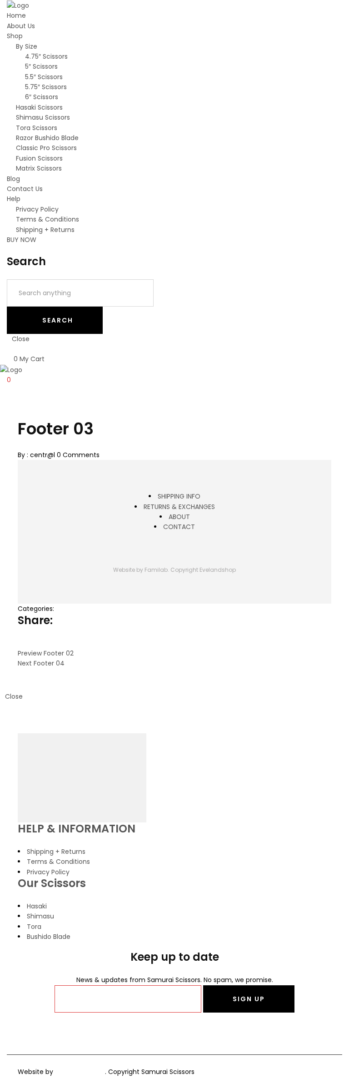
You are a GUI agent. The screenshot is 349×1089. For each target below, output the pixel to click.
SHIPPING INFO (179, 496)
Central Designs (80, 1071)
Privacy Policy (37, 209)
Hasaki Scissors (39, 107)
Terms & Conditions (47, 219)
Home (16, 15)
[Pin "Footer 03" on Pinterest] (41, 642)
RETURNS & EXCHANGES (179, 506)
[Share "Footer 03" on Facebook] (21, 642)
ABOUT (179, 516)
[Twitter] (164, 552)
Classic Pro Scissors (46, 147)
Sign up (249, 998)
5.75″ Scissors (46, 86)
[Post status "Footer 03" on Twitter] (28, 642)
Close (21, 338)
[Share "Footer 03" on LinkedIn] (47, 642)
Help (13, 198)
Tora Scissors (36, 127)
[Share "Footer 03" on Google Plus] (34, 642)
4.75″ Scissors (46, 56)
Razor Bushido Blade (47, 137)
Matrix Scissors (39, 168)
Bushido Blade (48, 936)
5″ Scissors (41, 66)
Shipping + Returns (45, 229)
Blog (13, 178)
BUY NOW (21, 239)
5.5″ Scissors (44, 76)
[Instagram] (177, 552)
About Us (21, 25)
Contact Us (25, 188)
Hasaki (37, 906)
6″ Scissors (41, 96)
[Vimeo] (184, 552)
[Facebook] (174, 1031)
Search (57, 320)
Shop (15, 35)
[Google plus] (171, 552)
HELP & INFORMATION (76, 828)
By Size (26, 46)
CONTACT (179, 526)
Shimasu (40, 916)
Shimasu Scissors (43, 117)
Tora (34, 926)
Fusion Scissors (39, 158)
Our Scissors (52, 883)
